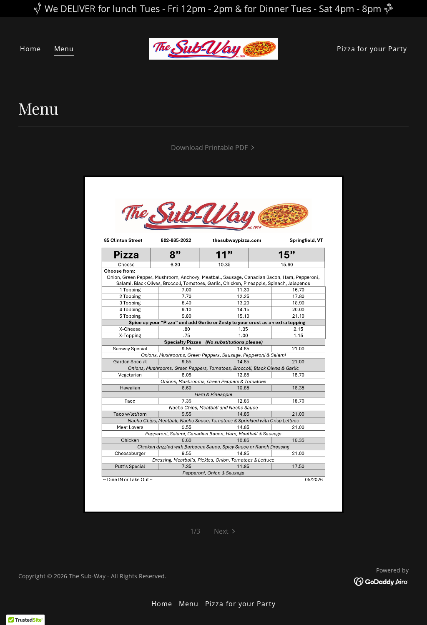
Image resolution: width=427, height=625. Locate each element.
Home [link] (30, 48)
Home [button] (161, 603)
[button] (225, 531)
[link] (213, 48)
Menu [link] (64, 48)
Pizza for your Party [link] (372, 48)
